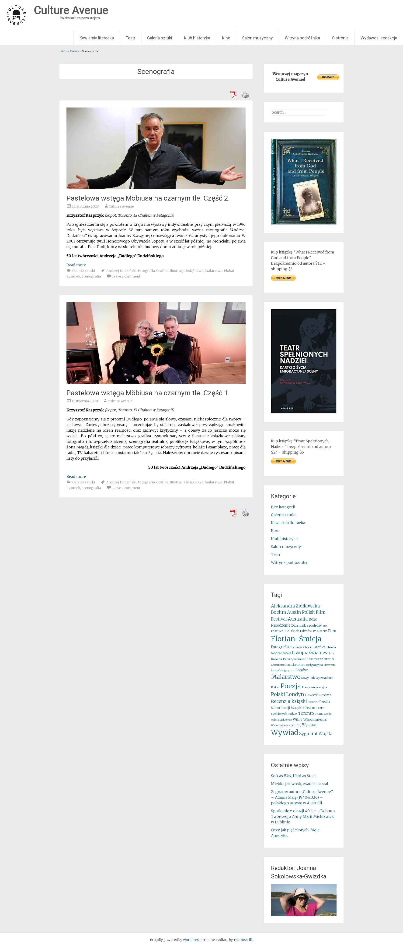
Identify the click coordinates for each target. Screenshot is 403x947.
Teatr (130, 37)
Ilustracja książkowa (186, 271)
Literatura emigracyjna (307, 664)
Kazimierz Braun (320, 659)
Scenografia (91, 276)
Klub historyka (197, 37)
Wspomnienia (315, 719)
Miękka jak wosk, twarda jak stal (299, 783)
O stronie (340, 37)
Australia (298, 619)
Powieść (311, 695)
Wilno (297, 720)
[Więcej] (304, 900)
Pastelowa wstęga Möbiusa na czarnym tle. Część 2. (148, 198)
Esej (325, 625)
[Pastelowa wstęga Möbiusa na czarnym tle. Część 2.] (156, 187)
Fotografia (146, 271)
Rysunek (73, 276)
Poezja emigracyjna (314, 687)
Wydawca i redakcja (379, 37)
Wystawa (309, 725)
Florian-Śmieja (296, 639)
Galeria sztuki (159, 37)
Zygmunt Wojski (316, 733)
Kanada (276, 659)
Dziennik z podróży (306, 626)
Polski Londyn (287, 694)
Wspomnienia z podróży (286, 725)
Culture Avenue (121, 206)
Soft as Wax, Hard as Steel (293, 776)
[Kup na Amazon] (304, 223)
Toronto (306, 713)
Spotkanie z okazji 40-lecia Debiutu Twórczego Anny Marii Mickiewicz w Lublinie (303, 816)
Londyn (302, 670)
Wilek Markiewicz (281, 719)
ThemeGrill (242, 940)
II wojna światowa (310, 652)
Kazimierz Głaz (280, 664)
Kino (226, 37)
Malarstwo (213, 271)
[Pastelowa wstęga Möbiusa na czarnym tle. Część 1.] (156, 382)
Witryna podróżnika (302, 37)
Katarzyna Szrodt (294, 659)
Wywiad (284, 732)
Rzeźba (324, 702)
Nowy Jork (308, 678)
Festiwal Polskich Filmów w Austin (299, 631)
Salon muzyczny (257, 37)
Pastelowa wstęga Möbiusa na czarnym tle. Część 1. (148, 393)
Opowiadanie (324, 678)
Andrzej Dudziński (121, 271)
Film (332, 630)
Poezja (291, 686)
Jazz (331, 653)
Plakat (229, 271)
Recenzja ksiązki (289, 701)
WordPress (191, 940)
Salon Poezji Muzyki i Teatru (293, 708)
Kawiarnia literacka (97, 37)
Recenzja (325, 695)
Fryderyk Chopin (301, 647)
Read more (76, 265)
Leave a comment (125, 276)
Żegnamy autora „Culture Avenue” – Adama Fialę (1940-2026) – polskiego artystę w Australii (302, 797)
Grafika (162, 271)
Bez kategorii (283, 507)
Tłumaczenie (323, 713)
